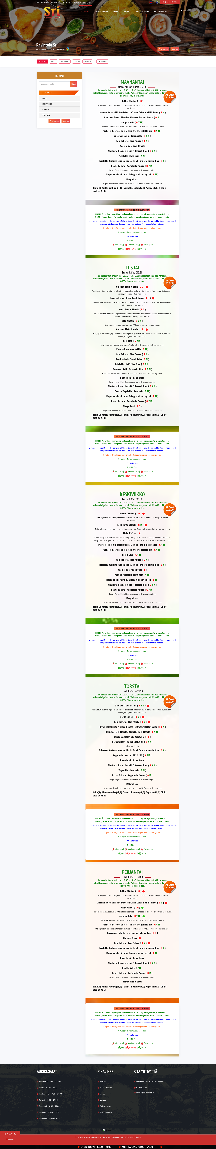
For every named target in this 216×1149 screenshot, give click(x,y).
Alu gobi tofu (127, 122)
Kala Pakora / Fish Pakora (128, 141)
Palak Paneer (127, 907)
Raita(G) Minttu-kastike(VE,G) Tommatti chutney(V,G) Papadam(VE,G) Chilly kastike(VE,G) (129, 416)
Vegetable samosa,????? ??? (127, 755)
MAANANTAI (42, 61)
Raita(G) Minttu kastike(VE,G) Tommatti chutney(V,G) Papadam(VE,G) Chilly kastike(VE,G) (129, 189)
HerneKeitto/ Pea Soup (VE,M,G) (128, 741)
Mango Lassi (132, 179)
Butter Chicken (129, 101)
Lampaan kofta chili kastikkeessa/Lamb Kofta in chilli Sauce (129, 112)
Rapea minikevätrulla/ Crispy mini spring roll (128, 174)
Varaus (127, 12)
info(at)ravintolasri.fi (50, 2)
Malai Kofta (129, 533)
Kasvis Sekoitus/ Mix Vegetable (129, 736)
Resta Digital (126, 1137)
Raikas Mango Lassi (132, 981)
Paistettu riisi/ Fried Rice (127, 364)
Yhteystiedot (161, 12)
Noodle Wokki (128, 968)
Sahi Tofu (127, 340)
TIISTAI (53, 61)
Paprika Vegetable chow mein (128, 391)
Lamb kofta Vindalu (126, 524)
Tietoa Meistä (101, 12)
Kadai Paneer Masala (129, 309)
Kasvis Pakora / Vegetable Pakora (127, 166)
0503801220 (72, 2)
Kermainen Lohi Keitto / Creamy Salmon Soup (129, 933)
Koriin (186, 11)
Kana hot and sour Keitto (128, 349)
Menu (116, 12)
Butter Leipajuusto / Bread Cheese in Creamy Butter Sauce (128, 726)
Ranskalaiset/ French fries (129, 359)
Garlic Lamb (126, 716)
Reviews (104, 61)
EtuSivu (85, 12)
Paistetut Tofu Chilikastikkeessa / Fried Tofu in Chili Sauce (127, 544)
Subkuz (138, 1137)
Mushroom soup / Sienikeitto (128, 136)
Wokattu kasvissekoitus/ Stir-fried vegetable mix (127, 131)
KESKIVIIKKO (64, 61)
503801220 (85, 2)
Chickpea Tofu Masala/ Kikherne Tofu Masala (128, 731)
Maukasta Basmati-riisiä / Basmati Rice (128, 151)
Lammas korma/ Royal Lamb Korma (127, 298)
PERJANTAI (87, 61)
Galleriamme (142, 12)
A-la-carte (163, 49)
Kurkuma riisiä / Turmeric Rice (127, 369)
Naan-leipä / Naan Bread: (132, 146)
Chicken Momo (130, 938)
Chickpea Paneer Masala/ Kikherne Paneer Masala (128, 117)
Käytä (73, 84)
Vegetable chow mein (128, 156)
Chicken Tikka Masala (127, 286)
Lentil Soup (127, 554)
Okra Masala (128, 320)
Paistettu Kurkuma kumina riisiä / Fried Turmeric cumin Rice (129, 161)
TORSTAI (76, 61)
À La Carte (11, 1134)
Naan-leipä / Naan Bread (132, 377)
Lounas (175, 49)
